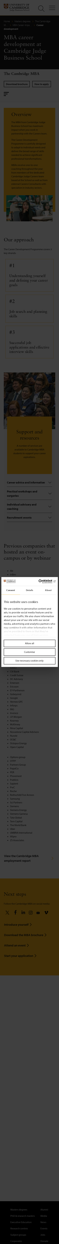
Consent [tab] (10, 590)
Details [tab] (29, 590)
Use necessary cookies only (29, 660)
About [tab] (48, 590)
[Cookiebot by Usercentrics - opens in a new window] (42, 581)
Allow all (29, 643)
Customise (29, 651)
